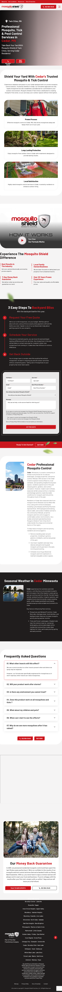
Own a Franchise (30, 1)
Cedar (25, 945)
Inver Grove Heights (29, 909)
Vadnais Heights (37, 912)
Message (8, 399)
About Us (4, 1)
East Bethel (40, 934)
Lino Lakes (39, 916)
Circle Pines (38, 938)
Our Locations (12, 1)
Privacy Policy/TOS (17, 414)
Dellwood (39, 949)
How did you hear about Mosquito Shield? (18, 392)
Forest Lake (27, 956)
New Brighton (39, 923)
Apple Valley (40, 909)
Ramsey (34, 960)
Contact (46, 984)
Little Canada (37, 930)
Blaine (34, 956)
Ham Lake (40, 945)
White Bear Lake (29, 952)
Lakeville (39, 901)
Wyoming (27, 916)
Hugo (39, 960)
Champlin (34, 941)
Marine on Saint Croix (37, 927)
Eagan (37, 905)
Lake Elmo (39, 952)
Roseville (31, 905)
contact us (10, 414)
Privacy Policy (38, 978)
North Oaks (34, 920)
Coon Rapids (29, 938)
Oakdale (41, 920)
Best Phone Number (38, 384)
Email (8, 384)
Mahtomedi (28, 930)
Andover (28, 960)
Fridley (34, 934)
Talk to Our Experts (18, 888)
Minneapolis (26, 927)
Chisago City (26, 941)
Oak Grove (40, 956)
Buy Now (20, 61)
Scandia (33, 916)
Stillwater (28, 949)
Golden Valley (26, 934)
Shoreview (26, 920)
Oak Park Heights (28, 923)
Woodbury (27, 912)
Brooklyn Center (30, 901)
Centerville (41, 941)
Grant (33, 949)
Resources (21, 1)
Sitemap (16, 984)
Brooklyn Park (32, 945)
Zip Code (35, 377)
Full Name (9, 377)
